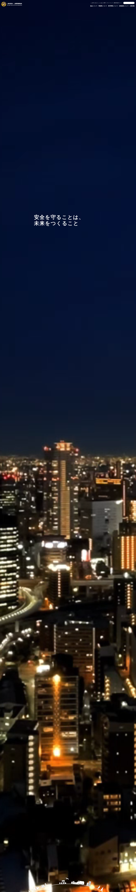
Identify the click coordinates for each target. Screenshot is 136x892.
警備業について (103, 6)
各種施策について (123, 6)
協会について (93, 6)
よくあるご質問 (102, 2)
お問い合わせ (94, 2)
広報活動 (132, 6)
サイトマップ (110, 2)
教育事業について (113, 6)
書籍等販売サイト (118, 2)
